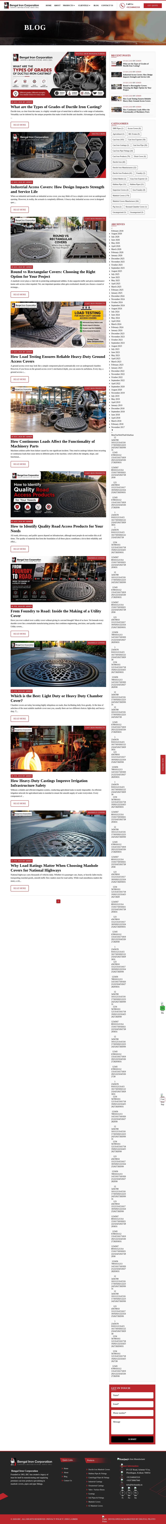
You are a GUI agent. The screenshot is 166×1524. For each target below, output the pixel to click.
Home (48, 6)
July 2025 (115, 274)
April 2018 (115, 418)
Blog (96, 6)
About (57, 6)
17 (121, 592)
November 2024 (118, 299)
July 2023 (115, 349)
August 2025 (116, 271)
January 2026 (116, 255)
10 (112, 442)
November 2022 (118, 374)
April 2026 (115, 246)
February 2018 (117, 231)
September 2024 (118, 305)
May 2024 (115, 318)
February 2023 (117, 365)
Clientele (83, 6)
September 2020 (118, 386)
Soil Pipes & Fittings (96, 1498)
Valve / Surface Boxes (96, 1490)
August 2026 (116, 233)
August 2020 (116, 390)
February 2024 (117, 327)
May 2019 (115, 399)
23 (125, 714)
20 (118, 445)
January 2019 (116, 405)
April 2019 (115, 402)
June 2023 (115, 352)
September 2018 (118, 411)
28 (123, 537)
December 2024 (117, 296)
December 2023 (117, 333)
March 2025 (116, 287)
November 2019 (118, 393)
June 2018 (115, 415)
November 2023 (118, 337)
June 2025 (115, 277)
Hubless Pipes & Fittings (97, 1474)
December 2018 (117, 408)
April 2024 (115, 321)
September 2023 (118, 343)
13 (118, 697)
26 (123, 685)
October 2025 (117, 265)
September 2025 (118, 268)
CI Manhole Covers (95, 1506)
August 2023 (116, 346)
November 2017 (118, 427)
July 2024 (115, 312)
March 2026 (116, 249)
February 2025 (117, 290)
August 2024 (116, 308)
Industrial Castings (95, 1482)
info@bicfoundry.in (134, 1485)
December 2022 (117, 371)
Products (68, 6)
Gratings (91, 1494)
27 (118, 717)
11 (114, 997)
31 (121, 1061)
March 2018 (116, 421)
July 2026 (115, 237)
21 (116, 804)
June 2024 (115, 315)
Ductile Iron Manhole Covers (99, 1470)
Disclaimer (71, 1519)
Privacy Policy (54, 1519)
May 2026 (115, 243)
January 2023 (116, 368)
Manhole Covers (94, 1502)
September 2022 (118, 380)
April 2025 (115, 283)
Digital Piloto (147, 1519)
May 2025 (115, 280)
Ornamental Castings (96, 1486)
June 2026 (115, 240)
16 (121, 802)
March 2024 (116, 324)
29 (123, 447)
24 (121, 729)
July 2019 (115, 396)
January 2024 (116, 330)
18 (121, 682)
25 (114, 447)
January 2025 (116, 293)
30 (118, 462)
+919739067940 (133, 1480)
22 (123, 700)
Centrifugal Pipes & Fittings (98, 1478)
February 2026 (117, 252)
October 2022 (117, 377)
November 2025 (118, 262)
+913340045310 (133, 1477)
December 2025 (117, 258)
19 (118, 744)
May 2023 (115, 355)
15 (122, 442)
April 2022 (115, 383)
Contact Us (107, 6)
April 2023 (115, 358)
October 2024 (117, 302)
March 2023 (116, 362)
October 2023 (117, 340)
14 (112, 682)
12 (117, 787)
